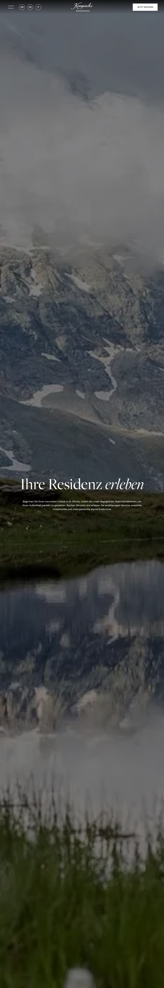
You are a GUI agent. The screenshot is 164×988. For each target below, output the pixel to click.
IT (38, 7)
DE (30, 7)
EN (22, 7)
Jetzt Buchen (145, 7)
